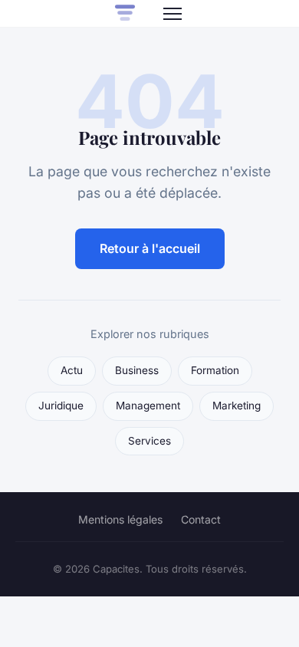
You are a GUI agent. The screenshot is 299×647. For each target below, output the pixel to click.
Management (148, 405)
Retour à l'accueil (150, 248)
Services (149, 441)
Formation (215, 370)
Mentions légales (120, 519)
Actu (72, 370)
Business (137, 370)
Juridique (61, 405)
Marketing (236, 405)
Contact (201, 519)
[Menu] (172, 14)
